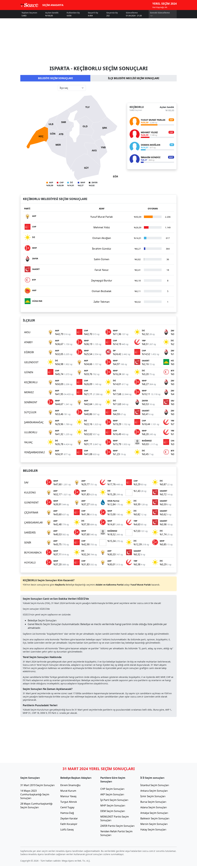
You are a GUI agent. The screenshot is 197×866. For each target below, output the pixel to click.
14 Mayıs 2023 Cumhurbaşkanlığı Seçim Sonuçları (34, 794)
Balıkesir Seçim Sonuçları (154, 818)
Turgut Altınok (68, 801)
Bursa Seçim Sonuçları (153, 801)
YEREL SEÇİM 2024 (164, 3)
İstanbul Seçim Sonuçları (154, 785)
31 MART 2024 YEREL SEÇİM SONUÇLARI (98, 768)
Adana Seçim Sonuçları (153, 807)
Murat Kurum (68, 790)
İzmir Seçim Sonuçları (152, 796)
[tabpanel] (98, 136)
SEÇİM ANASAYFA (52, 5)
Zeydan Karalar (69, 818)
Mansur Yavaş (68, 796)
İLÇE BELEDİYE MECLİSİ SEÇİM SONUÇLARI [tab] (133, 78)
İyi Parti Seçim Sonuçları (114, 800)
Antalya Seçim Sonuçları (154, 813)
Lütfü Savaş (67, 829)
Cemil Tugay (67, 807)
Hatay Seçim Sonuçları (153, 829)
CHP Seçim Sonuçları (112, 789)
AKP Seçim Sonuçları (112, 794)
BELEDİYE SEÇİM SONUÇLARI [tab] (55, 78)
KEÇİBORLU (137, 107)
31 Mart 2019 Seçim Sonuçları (37, 785)
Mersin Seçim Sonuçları (154, 824)
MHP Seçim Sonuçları (112, 805)
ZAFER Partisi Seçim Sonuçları (117, 826)
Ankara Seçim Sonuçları (154, 790)
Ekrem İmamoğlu (70, 785)
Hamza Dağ (67, 813)
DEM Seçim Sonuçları (112, 811)
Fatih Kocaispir (68, 824)
